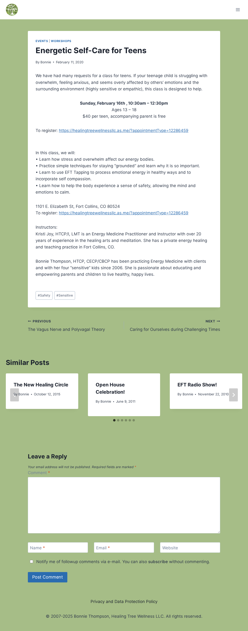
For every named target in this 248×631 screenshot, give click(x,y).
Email (103, 547)
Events (42, 41)
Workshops (61, 41)
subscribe (158, 561)
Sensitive (64, 295)
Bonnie (45, 62)
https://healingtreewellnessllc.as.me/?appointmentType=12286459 (123, 130)
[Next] (233, 394)
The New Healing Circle (41, 385)
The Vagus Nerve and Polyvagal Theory (66, 325)
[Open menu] (237, 9)
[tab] (114, 420)
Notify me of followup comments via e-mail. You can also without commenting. (122, 561)
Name (37, 547)
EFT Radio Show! (197, 385)
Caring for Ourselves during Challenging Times (175, 325)
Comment (39, 472)
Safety (44, 295)
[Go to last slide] (14, 394)
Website (170, 547)
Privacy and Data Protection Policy (124, 601)
